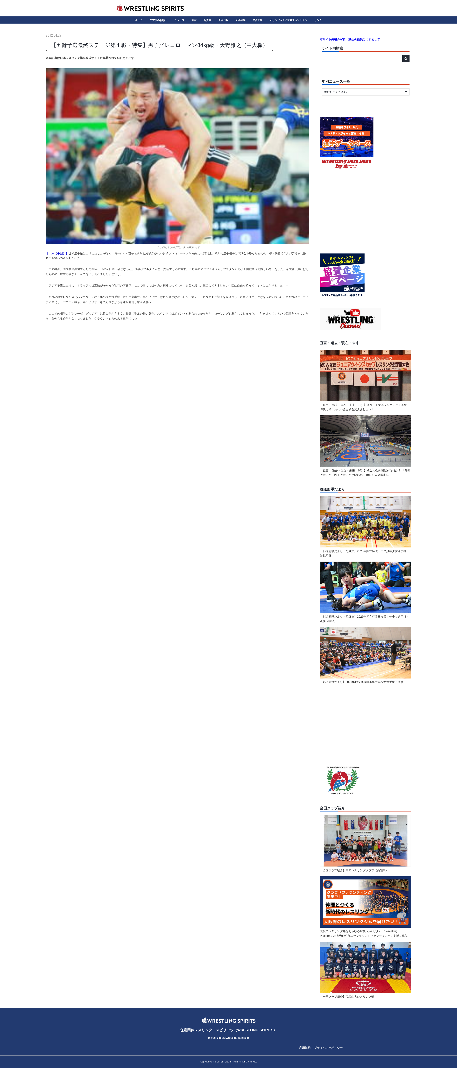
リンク (318, 20)
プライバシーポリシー (328, 1047)
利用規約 (305, 1047)
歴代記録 (258, 20)
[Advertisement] (177, 353)
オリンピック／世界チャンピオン (288, 20)
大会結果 (240, 20)
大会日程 (223, 20)
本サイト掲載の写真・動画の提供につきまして (350, 39)
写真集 (207, 20)
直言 (194, 20)
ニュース (179, 20)
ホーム (139, 20)
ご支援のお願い (158, 20)
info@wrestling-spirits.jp (234, 1037)
